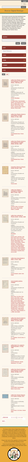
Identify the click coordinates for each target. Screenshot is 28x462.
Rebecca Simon (14, 249)
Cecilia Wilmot (14, 250)
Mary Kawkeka (21, 249)
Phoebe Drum (14, 245)
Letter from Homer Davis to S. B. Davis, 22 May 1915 (18, 395)
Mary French (13, 239)
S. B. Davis (19, 410)
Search (23, 7)
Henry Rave (13, 310)
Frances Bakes (17, 242)
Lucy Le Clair (14, 252)
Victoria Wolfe (14, 387)
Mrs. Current (13, 208)
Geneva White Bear (18, 300)
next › (4, 421)
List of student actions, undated (17, 281)
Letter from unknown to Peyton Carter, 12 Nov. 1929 (18, 215)
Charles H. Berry (14, 206)
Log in (24, 1)
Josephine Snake (18, 106)
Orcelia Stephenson (15, 361)
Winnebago (17, 98)
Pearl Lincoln (17, 299)
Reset (17, 43)
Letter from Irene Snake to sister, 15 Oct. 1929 (18, 258)
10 (21, 417)
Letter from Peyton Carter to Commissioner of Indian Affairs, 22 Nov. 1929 (18, 142)
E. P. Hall (23, 102)
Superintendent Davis (15, 133)
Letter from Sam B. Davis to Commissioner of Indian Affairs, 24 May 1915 (18, 370)
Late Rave (19, 236)
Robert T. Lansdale (15, 209)
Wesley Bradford (21, 247)
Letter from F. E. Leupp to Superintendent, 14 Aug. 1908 (17, 346)
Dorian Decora (14, 247)
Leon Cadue (17, 311)
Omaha (12, 98)
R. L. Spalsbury (14, 337)
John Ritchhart (18, 102)
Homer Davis (14, 410)
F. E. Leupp (19, 363)
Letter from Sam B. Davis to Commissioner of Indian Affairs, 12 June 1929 (18, 319)
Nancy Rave (16, 238)
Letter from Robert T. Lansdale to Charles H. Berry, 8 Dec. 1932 (17, 191)
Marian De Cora (14, 304)
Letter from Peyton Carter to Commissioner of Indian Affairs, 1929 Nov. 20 (18, 81)
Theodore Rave (19, 243)
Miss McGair (19, 208)
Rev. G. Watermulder (15, 103)
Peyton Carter (18, 108)
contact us (3, 445)
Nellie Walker (21, 246)
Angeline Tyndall (14, 246)
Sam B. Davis (18, 105)
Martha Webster (20, 245)
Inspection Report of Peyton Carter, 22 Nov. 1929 (18, 167)
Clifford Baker (17, 240)
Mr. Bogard (21, 206)
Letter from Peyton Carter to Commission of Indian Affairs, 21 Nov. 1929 (18, 115)
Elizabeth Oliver (21, 250)
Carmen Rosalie (14, 273)
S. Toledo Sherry (14, 101)
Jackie (19, 273)
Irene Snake (19, 239)
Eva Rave (22, 238)
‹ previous (5, 417)
